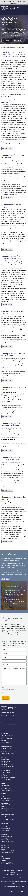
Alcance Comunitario (17, 715)
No (4, 693)
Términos (5, 878)
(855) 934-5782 (10, 766)
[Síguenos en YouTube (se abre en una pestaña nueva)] (22, 891)
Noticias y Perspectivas (6, 715)
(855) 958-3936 (10, 810)
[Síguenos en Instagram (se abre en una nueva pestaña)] (15, 891)
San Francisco (5, 813)
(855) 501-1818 (10, 800)
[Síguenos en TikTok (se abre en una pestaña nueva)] (25, 891)
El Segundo (4, 733)
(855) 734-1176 (10, 819)
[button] (25, 12)
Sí (3, 691)
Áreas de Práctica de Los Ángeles (9, 47)
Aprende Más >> (7, 148)
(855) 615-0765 (10, 753)
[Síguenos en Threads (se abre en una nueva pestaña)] (18, 891)
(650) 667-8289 (10, 841)
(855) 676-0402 (10, 830)
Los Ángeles (4, 758)
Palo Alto (4, 834)
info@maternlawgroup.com (17, 886)
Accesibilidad (19, 878)
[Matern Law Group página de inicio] (10, 8)
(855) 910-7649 (10, 779)
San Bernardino (5, 845)
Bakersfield (4, 823)
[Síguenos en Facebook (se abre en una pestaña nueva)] (8, 891)
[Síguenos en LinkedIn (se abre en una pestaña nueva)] (12, 891)
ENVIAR (5, 698)
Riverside (4, 857)
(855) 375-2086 (10, 790)
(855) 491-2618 (10, 852)
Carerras (4, 717)
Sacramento (4, 803)
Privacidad (12, 878)
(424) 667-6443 (10, 742)
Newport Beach (5, 770)
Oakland (3, 793)
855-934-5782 (22, 1)
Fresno (3, 783)
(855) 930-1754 (10, 863)
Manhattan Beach (6, 746)
